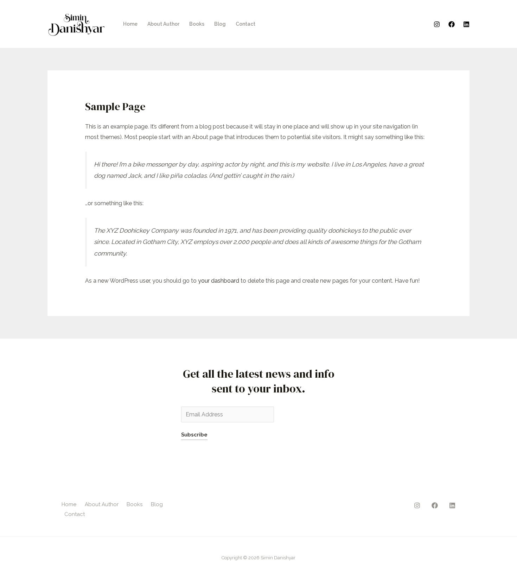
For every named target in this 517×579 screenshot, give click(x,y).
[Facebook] (451, 24)
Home (130, 24)
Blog (220, 24)
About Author (163, 24)
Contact (245, 24)
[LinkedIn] (466, 24)
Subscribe (194, 435)
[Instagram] (437, 24)
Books (196, 24)
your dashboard (218, 280)
